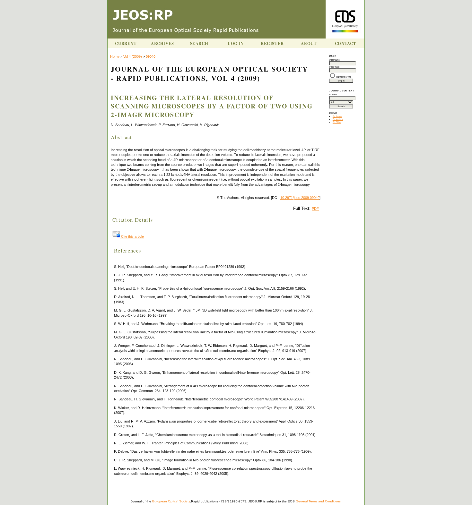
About (309, 43)
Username (334, 60)
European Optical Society (171, 501)
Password (334, 67)
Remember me (343, 77)
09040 (150, 56)
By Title (337, 122)
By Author (338, 119)
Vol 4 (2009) (132, 56)
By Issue (337, 116)
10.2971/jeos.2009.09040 (299, 198)
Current (125, 43)
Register (272, 43)
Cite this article (132, 236)
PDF (315, 208)
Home (114, 56)
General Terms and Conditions (318, 501)
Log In (236, 43)
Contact (345, 43)
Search (199, 43)
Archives (162, 43)
